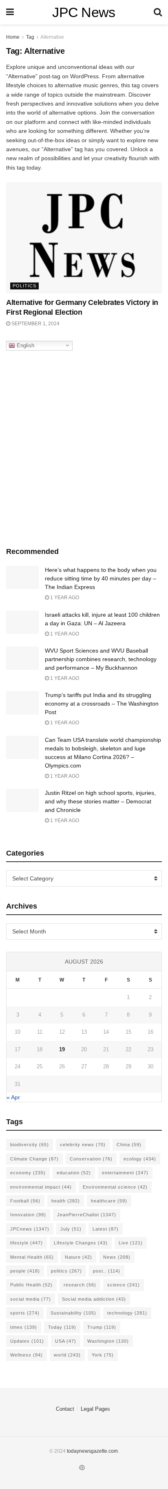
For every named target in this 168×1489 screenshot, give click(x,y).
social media (30, 1299)
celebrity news (83, 1144)
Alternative (52, 37)
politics (66, 1270)
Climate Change (34, 1158)
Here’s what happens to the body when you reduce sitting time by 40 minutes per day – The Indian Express (101, 578)
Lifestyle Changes (81, 1242)
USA (65, 1341)
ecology (140, 1158)
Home (13, 37)
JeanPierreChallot (86, 1214)
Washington (108, 1341)
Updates (27, 1341)
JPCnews (29, 1228)
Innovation (28, 1214)
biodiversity (29, 1144)
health (65, 1200)
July (71, 1228)
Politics (24, 285)
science (123, 1284)
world (67, 1354)
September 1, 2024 (35, 323)
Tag (30, 37)
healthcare (109, 1200)
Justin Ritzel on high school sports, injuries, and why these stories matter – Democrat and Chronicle (100, 801)
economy (28, 1172)
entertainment (125, 1172)
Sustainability (73, 1312)
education (74, 1172)
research (80, 1284)
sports (25, 1312)
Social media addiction (94, 1299)
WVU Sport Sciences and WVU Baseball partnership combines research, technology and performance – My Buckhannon (101, 659)
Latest (106, 1228)
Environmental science (115, 1187)
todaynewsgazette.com (92, 1451)
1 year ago (64, 597)
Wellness (26, 1354)
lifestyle (26, 1242)
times (23, 1327)
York (103, 1354)
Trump (101, 1327)
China (129, 1144)
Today (62, 1327)
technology (127, 1312)
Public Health (31, 1284)
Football (25, 1200)
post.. (106, 1270)
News (116, 1257)
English (24, 345)
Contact (65, 1409)
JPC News (83, 12)
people (25, 1270)
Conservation (91, 1158)
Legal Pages (95, 1409)
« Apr (13, 1097)
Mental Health (32, 1257)
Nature (78, 1257)
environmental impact (41, 1187)
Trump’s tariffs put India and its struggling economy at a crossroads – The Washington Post (102, 703)
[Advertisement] (84, 447)
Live (131, 1242)
